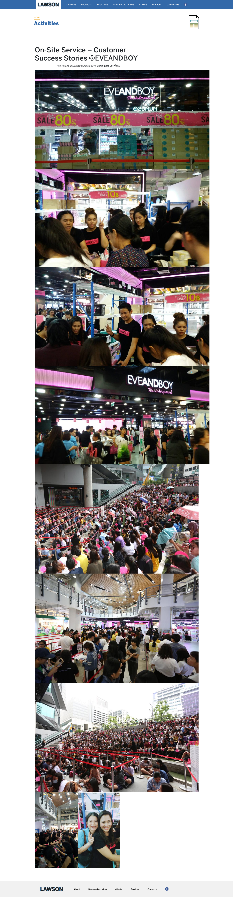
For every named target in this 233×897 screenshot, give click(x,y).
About (77, 889)
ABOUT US (71, 5)
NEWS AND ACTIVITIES (123, 5)
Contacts (152, 889)
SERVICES (157, 5)
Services (135, 889)
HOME (37, 17)
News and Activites (97, 889)
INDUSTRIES (102, 5)
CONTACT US (173, 5)
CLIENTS (143, 5)
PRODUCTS (86, 5)
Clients (118, 889)
